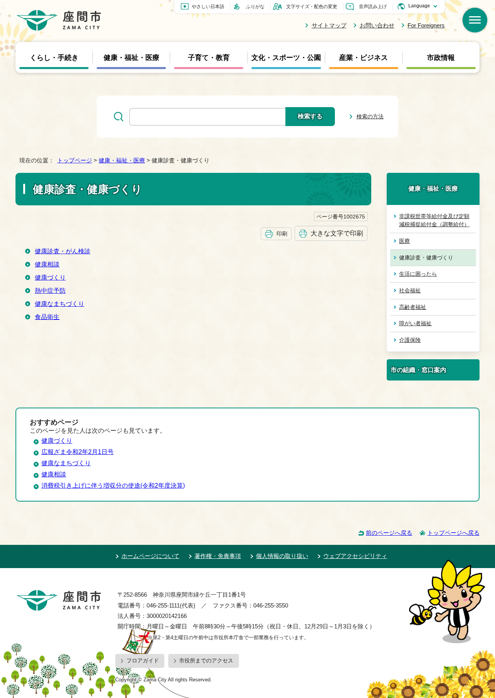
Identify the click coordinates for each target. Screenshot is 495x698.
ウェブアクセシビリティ (355, 556)
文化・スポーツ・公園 (286, 57)
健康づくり (50, 277)
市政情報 (441, 57)
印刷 (282, 233)
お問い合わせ (377, 25)
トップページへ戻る (453, 532)
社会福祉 (410, 290)
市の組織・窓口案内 (418, 369)
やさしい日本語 (208, 6)
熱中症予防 (50, 290)
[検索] (475, 20)
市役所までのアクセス (206, 660)
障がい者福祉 (415, 323)
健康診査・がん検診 (62, 251)
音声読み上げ (373, 6)
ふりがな (255, 6)
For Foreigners (426, 25)
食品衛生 (47, 317)
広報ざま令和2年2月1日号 (77, 452)
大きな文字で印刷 (337, 233)
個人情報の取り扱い (282, 556)
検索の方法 (370, 116)
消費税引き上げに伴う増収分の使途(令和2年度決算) (113, 485)
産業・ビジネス (363, 57)
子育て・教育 (209, 57)
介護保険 (410, 340)
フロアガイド (142, 660)
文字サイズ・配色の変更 (311, 6)
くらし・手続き (54, 57)
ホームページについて (150, 556)
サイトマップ (329, 25)
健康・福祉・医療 (131, 57)
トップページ (74, 160)
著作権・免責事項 (218, 556)
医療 (404, 241)
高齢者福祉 (412, 307)
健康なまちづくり (59, 303)
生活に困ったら (418, 274)
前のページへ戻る (389, 532)
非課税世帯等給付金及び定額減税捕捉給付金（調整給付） (434, 220)
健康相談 (47, 264)
